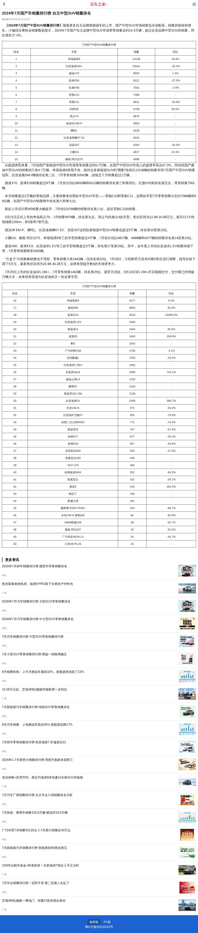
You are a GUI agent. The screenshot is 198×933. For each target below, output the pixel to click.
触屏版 (94, 922)
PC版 (107, 922)
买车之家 (98, 4)
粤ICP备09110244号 (99, 927)
